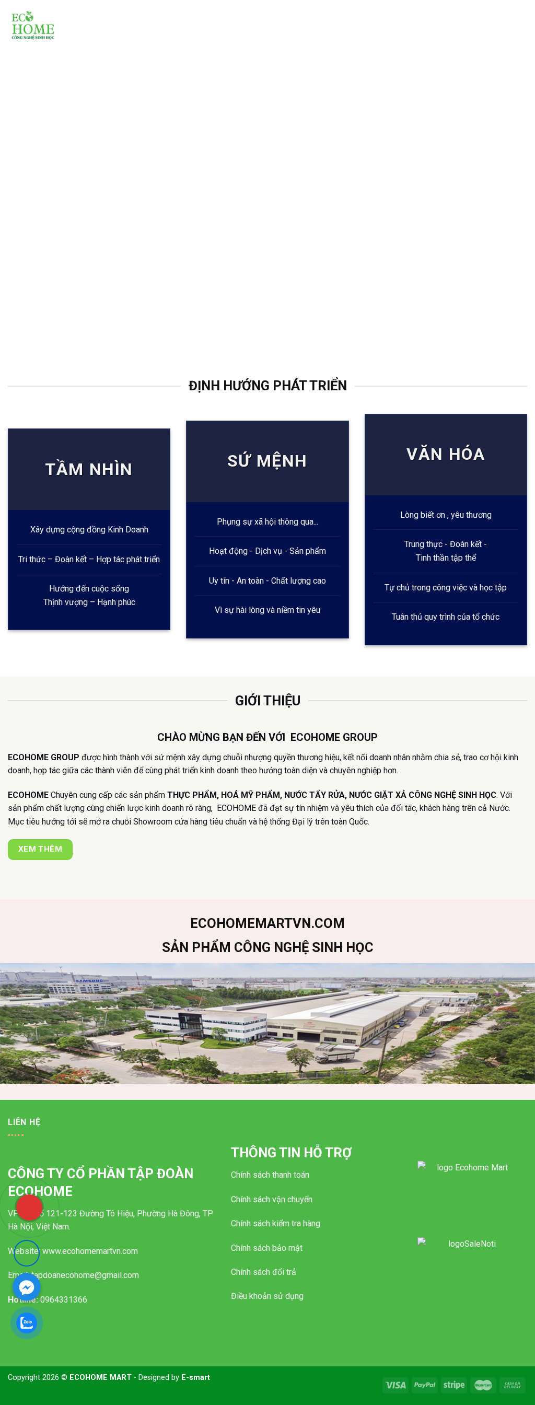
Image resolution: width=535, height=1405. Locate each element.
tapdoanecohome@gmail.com (85, 1275)
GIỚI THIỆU (195, 12)
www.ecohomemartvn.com (90, 1251)
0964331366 (63, 1300)
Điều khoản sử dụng (267, 1296)
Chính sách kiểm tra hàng (275, 1223)
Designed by (174, 1377)
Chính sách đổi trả (263, 1272)
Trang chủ (149, 12)
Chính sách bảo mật (267, 1248)
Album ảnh (461, 12)
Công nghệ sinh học (334, 12)
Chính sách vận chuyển (271, 1199)
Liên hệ (502, 12)
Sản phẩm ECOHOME (258, 12)
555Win (468, 1304)
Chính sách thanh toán (270, 1175)
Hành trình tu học (405, 12)
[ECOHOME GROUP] (55, 26)
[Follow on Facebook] (27, 1253)
